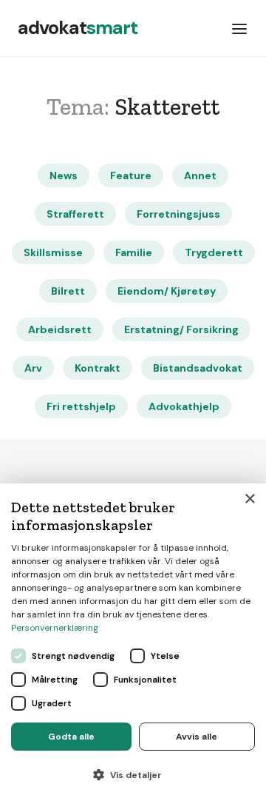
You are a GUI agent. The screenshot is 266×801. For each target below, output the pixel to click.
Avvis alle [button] (196, 737)
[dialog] (133, 642)
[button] (239, 28)
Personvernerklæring (54, 628)
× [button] (249, 499)
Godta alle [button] (71, 737)
